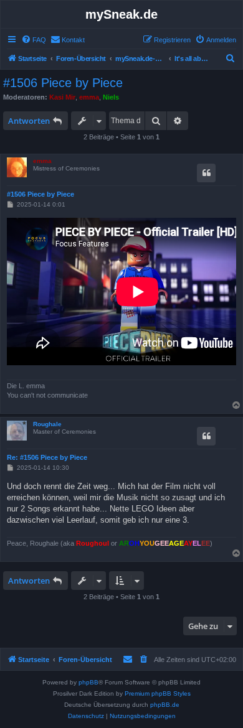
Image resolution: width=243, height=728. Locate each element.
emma (89, 97)
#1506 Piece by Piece (63, 83)
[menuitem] (33, 39)
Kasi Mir (62, 97)
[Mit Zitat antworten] (206, 173)
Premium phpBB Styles (158, 693)
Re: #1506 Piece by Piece (47, 457)
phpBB (88, 682)
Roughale (47, 424)
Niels (111, 97)
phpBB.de (164, 704)
